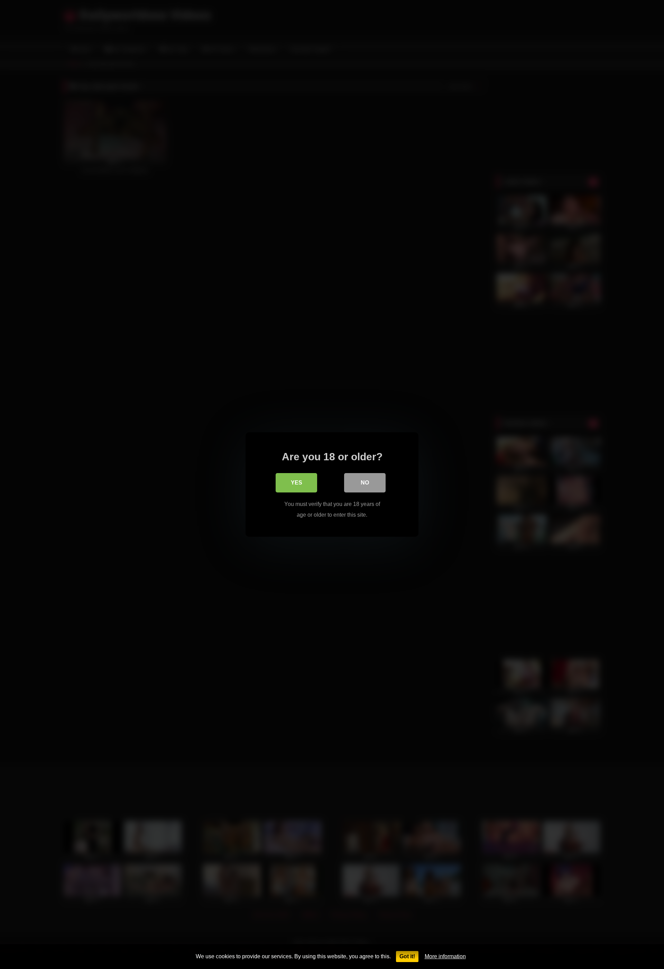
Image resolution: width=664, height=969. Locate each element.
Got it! (407, 956)
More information (445, 956)
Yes (296, 483)
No (365, 483)
